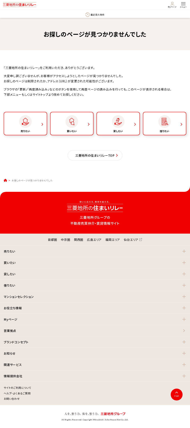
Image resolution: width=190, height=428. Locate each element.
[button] (95, 251)
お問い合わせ (12, 398)
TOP (176, 396)
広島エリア (94, 239)
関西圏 (78, 239)
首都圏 (52, 239)
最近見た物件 (98, 14)
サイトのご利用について (18, 388)
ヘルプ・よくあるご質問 (17, 393)
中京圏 (65, 239)
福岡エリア (112, 239)
